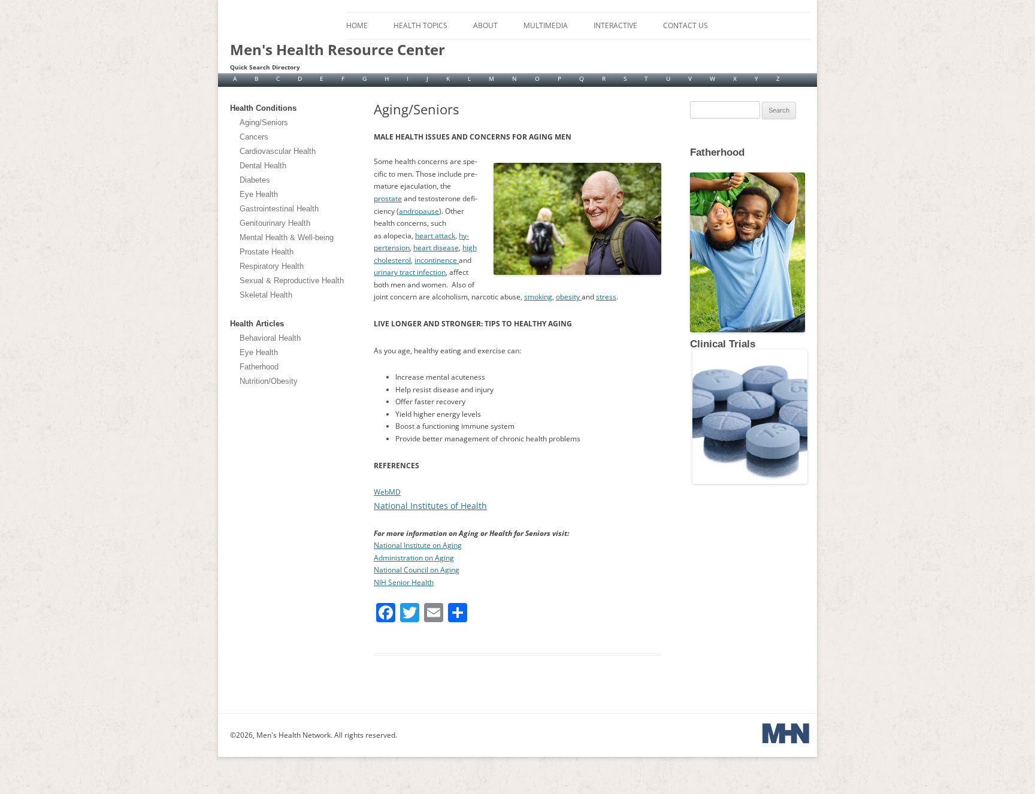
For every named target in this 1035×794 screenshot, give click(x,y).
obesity (569, 297)
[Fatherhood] (691, 161)
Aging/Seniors (264, 122)
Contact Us (685, 25)
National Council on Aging (416, 570)
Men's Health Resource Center (337, 50)
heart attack (435, 236)
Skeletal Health (266, 294)
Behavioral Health (270, 338)
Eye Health (259, 194)
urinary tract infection (410, 272)
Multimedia (545, 25)
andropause (419, 211)
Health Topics (420, 25)
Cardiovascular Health (278, 151)
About (485, 25)
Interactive (615, 25)
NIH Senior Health (404, 582)
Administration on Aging (414, 558)
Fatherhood (259, 366)
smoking (538, 297)
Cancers (254, 136)
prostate (388, 198)
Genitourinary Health (275, 223)
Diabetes (255, 179)
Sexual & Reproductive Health (292, 280)
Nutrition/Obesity (269, 381)
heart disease (436, 248)
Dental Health (263, 165)
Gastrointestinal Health (279, 208)
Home (357, 25)
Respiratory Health (272, 266)
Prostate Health (266, 251)
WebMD (387, 492)
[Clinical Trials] (748, 481)
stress (606, 297)
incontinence (436, 260)
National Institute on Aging (418, 545)
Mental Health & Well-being (287, 237)
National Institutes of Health (430, 505)
